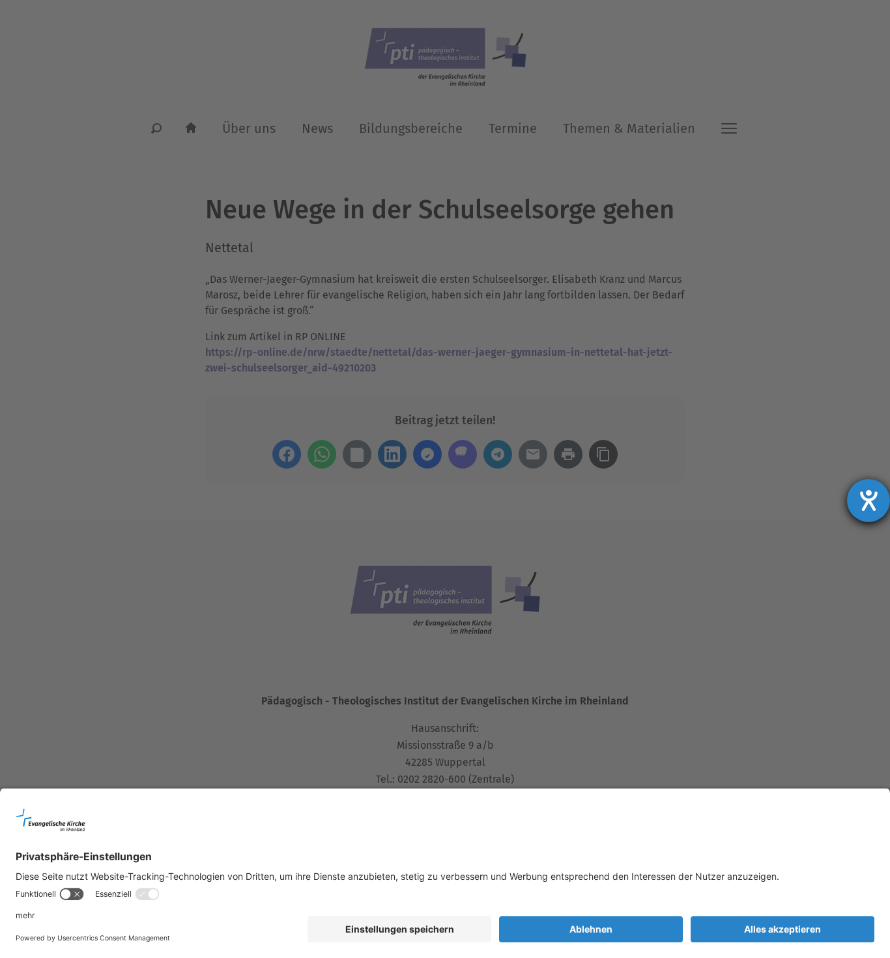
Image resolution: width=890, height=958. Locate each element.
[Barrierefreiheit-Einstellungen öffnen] (868, 500)
